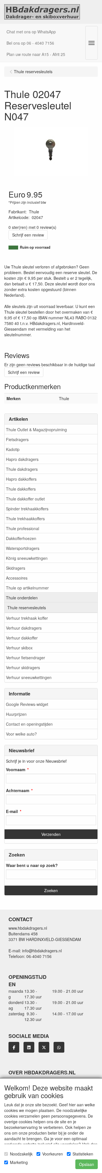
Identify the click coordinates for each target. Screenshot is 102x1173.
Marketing (19, 1162)
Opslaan (86, 1164)
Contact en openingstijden (29, 724)
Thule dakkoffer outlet (25, 499)
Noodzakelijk (21, 1154)
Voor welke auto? (21, 734)
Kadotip (13, 449)
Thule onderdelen (22, 597)
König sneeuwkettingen (27, 558)
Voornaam (15, 769)
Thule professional (22, 528)
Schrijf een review (28, 235)
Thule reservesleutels (26, 607)
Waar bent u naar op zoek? (32, 865)
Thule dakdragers (22, 469)
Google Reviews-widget (27, 704)
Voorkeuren (52, 1154)
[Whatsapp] (59, 1047)
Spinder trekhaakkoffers (27, 508)
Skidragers (15, 568)
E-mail (12, 811)
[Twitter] (44, 1047)
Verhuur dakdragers (24, 628)
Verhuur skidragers (23, 667)
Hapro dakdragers (22, 459)
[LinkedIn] (29, 1047)
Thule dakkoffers (21, 489)
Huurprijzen (16, 714)
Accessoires (16, 578)
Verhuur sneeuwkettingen (29, 677)
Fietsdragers (17, 439)
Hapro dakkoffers (21, 479)
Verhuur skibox (19, 648)
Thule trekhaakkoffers (25, 518)
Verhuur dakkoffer (22, 638)
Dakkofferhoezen (21, 538)
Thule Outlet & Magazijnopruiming (36, 429)
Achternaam (17, 790)
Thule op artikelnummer (27, 588)
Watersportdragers (22, 548)
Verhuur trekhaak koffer (27, 618)
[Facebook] (13, 1047)
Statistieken (83, 1154)
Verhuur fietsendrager (25, 657)
